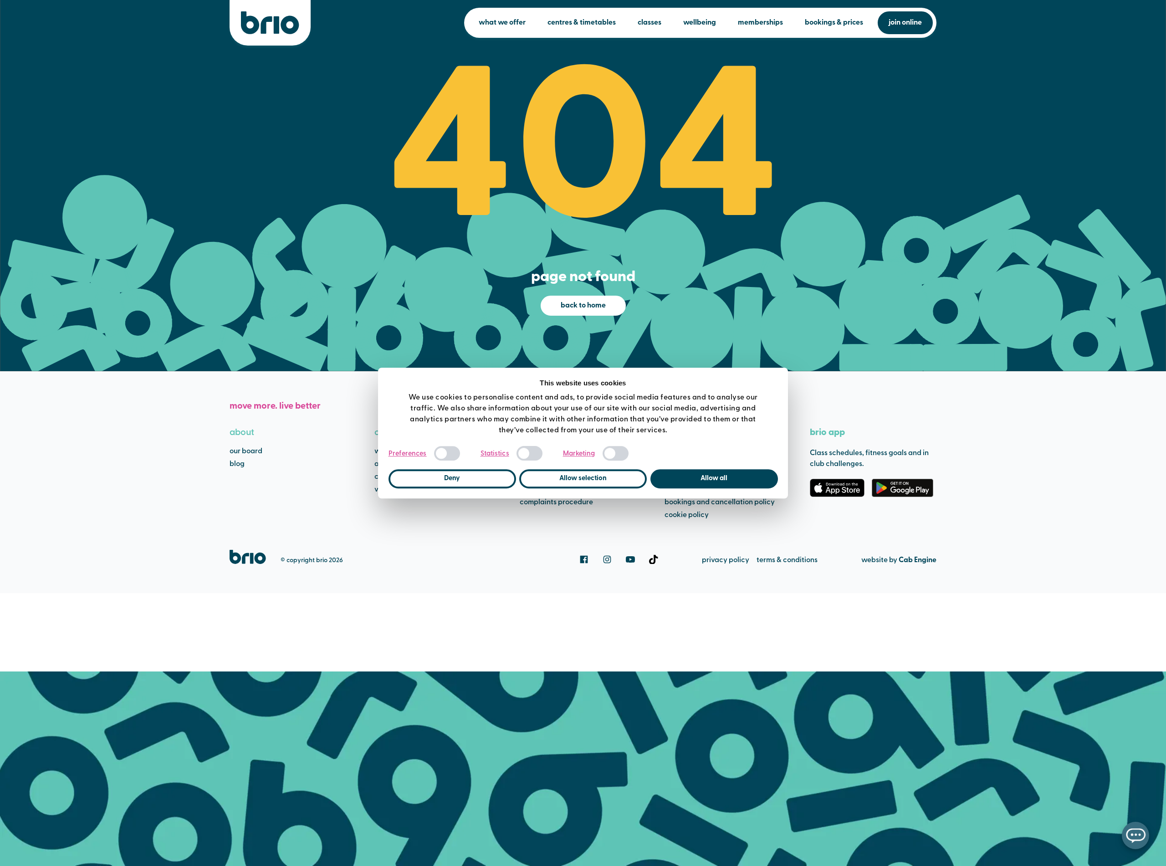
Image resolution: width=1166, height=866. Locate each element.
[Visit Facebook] (583, 559)
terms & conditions (787, 560)
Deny (452, 478)
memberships (760, 22)
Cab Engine (917, 560)
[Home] (270, 22)
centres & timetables (581, 22)
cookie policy (687, 515)
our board (246, 451)
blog (237, 464)
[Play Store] (902, 488)
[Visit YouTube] (630, 559)
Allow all (714, 478)
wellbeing (699, 22)
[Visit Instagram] (607, 559)
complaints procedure (556, 502)
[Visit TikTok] (653, 559)
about (242, 432)
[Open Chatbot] (1135, 835)
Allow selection (583, 478)
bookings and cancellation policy (720, 502)
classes (649, 22)
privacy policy (725, 560)
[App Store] (837, 488)
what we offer (502, 22)
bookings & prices (834, 22)
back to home (583, 305)
